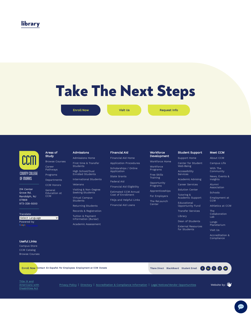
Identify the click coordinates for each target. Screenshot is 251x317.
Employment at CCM (219, 199)
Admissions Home (84, 157)
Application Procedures (125, 163)
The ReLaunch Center (159, 203)
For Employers (159, 196)
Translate (32, 225)
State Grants (118, 176)
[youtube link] (225, 268)
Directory (86, 284)
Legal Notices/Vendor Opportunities (173, 284)
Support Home (187, 157)
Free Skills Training (156, 176)
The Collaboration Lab (218, 213)
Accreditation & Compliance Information (121, 284)
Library (182, 216)
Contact (41, 268)
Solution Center (188, 189)
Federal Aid (117, 181)
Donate (103, 268)
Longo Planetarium (217, 223)
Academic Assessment (87, 224)
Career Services (188, 184)
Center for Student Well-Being (190, 165)
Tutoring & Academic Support (190, 196)
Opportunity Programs (157, 184)
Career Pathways (52, 168)
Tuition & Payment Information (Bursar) (85, 217)
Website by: (218, 284)
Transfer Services (189, 210)
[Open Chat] (240, 306)
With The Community (217, 170)
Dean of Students (189, 221)
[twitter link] (214, 268)
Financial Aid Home (122, 157)
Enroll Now (81, 110)
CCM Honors (53, 185)
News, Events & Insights (219, 178)
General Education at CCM (54, 193)
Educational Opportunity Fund (189, 204)
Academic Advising (189, 179)
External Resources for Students (190, 228)
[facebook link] (202, 268)
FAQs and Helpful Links (125, 199)
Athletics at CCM (220, 205)
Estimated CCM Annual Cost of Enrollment (125, 193)
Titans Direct (157, 268)
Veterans (78, 184)
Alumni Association (217, 186)
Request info (169, 110)
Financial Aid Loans (122, 205)
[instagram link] (220, 268)
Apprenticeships (160, 190)
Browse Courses (56, 161)
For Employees (67, 268)
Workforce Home (160, 161)
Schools (215, 192)
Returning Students (85, 205)
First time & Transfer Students (86, 165)
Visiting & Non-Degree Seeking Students (86, 191)
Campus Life (218, 163)
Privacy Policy (68, 284)
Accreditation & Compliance (220, 237)
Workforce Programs (156, 168)
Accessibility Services (186, 173)
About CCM (217, 157)
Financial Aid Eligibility (124, 186)
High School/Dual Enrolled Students (84, 173)
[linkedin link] (208, 268)
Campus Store (28, 245)
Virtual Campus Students (82, 199)
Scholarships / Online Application (124, 170)
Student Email (189, 268)
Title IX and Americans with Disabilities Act (29, 285)
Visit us (124, 110)
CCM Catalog (27, 249)
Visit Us (214, 230)
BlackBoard (172, 268)
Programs (51, 174)
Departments (54, 179)
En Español (52, 268)
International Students (87, 179)
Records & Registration (87, 210)
